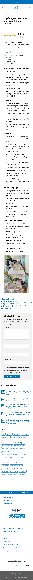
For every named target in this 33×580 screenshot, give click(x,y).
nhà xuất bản (14, 448)
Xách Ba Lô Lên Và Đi (8, 480)
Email (6, 351)
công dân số (5, 437)
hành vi (28, 440)
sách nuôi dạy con (7, 463)
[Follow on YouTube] (20, 510)
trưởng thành (14, 471)
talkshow (19, 468)
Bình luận (7, 327)
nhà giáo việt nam (19, 445)
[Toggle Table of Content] (21, 52)
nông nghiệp (5, 451)
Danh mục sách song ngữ (10, 548)
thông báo (5, 471)
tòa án (4, 474)
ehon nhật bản (15, 437)
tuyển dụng (22, 471)
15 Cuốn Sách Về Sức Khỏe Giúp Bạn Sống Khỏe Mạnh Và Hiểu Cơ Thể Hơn (18, 406)
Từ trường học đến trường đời (16, 474)
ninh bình (22, 448)
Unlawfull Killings (7, 477)
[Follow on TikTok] (18, 510)
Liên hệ (20, 573)
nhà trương (5, 448)
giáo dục (23, 437)
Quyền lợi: (9, 59)
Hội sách (4, 443)
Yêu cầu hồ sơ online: (12, 64)
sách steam (5, 465)
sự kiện (13, 468)
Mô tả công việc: (11, 62)
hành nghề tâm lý (20, 440)
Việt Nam (16, 477)
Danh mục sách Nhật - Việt (10, 544)
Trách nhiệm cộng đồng (9, 500)
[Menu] (2, 7)
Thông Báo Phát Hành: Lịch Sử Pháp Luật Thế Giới (19, 399)
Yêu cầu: (8, 57)
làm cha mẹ (26, 443)
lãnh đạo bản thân (7, 445)
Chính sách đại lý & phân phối (16, 575)
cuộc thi (9, 434)
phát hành (5, 457)
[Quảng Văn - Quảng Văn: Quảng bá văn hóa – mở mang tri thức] (16, 7)
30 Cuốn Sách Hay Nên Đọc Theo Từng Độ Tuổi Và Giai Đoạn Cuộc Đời (18, 414)
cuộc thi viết (16, 434)
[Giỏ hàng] (30, 7)
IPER (19, 443)
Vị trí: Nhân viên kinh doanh (14, 55)
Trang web (7, 359)
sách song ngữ (18, 463)
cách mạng (25, 434)
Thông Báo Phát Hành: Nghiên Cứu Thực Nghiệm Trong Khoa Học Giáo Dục (18, 393)
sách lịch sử (23, 460)
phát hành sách (14, 457)
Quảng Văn (23, 457)
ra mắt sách (5, 460)
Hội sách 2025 (13, 443)
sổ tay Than (5, 468)
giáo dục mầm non (7, 440)
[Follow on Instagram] (15, 510)
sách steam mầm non (16, 465)
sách (17, 460)
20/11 (3, 434)
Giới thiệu (13, 573)
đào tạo (18, 480)
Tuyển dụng (8, 16)
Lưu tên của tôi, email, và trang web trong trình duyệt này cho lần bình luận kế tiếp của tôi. (16, 370)
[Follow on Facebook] (13, 510)
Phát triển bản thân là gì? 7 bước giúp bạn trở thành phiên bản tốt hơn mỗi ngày (17, 421)
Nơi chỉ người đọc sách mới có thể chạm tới (14, 454)
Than (24, 468)
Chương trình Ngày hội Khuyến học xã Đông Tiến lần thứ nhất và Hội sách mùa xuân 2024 (8, 303)
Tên (5, 342)
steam (12, 460)
